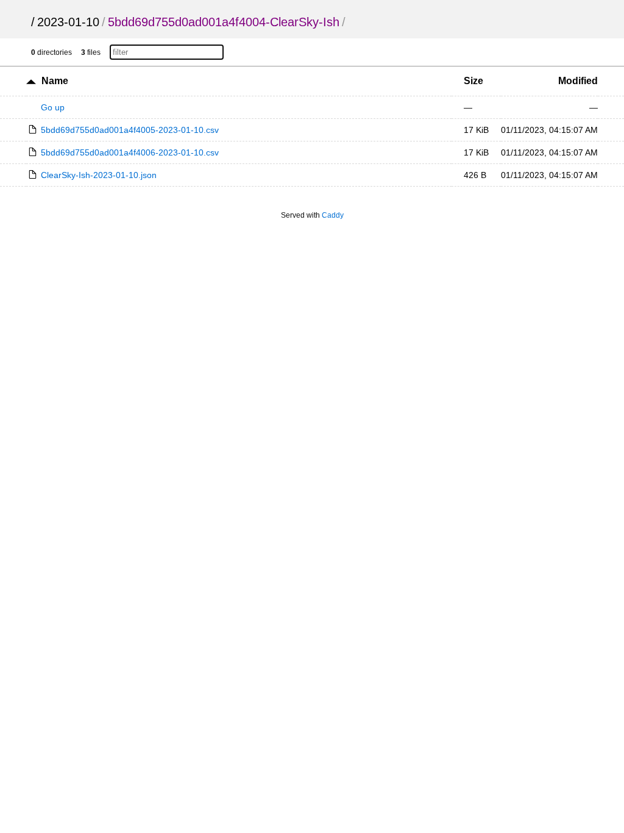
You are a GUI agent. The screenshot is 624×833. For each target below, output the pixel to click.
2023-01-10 (68, 22)
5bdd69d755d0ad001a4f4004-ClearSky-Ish (223, 22)
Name (54, 81)
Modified (578, 81)
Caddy (333, 215)
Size (473, 81)
